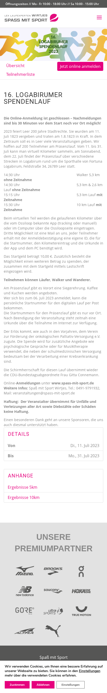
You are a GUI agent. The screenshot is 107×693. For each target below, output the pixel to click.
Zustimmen (17, 685)
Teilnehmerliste (20, 74)
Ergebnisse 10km (24, 497)
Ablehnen (43, 685)
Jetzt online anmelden (80, 66)
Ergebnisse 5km (22, 487)
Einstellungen (89, 671)
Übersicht (15, 65)
